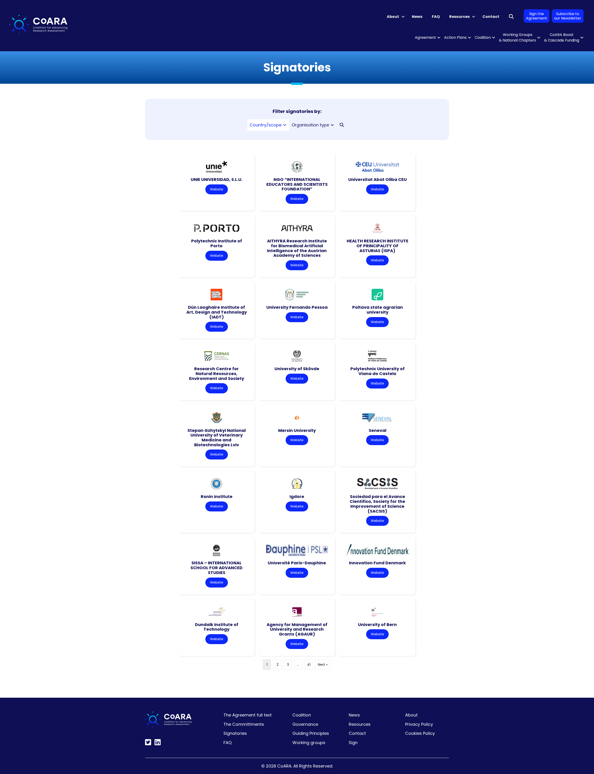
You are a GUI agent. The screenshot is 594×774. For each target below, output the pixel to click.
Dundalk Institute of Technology (216, 627)
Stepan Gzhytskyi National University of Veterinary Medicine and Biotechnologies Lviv (216, 437)
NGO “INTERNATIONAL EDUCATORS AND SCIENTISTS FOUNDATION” (297, 184)
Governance (305, 724)
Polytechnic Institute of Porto (216, 243)
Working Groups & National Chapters (517, 37)
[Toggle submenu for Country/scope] (284, 125)
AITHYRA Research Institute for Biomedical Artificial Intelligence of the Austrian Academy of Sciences (297, 248)
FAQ (436, 16)
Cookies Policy (420, 733)
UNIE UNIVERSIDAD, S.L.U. (216, 179)
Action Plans (455, 37)
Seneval (377, 430)
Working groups (308, 742)
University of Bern (377, 624)
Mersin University (297, 430)
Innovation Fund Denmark (377, 563)
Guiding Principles (310, 733)
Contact (490, 16)
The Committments (243, 724)
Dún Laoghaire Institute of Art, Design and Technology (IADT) (216, 312)
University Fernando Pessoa (297, 307)
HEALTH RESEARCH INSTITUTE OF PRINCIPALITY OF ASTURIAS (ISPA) (377, 245)
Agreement (425, 37)
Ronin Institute (216, 496)
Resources (459, 16)
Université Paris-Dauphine (297, 563)
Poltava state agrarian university (377, 309)
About (393, 16)
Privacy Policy (419, 724)
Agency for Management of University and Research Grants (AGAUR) (297, 629)
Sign (353, 742)
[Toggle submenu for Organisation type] (332, 125)
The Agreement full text (247, 715)
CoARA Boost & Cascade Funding (561, 37)
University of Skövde (296, 369)
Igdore (297, 496)
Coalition (483, 37)
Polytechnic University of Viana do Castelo (377, 371)
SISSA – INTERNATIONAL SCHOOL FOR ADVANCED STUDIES (216, 567)
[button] (403, 17)
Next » (322, 664)
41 (308, 664)
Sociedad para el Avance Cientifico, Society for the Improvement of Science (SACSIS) (377, 504)
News (417, 16)
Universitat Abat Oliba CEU (377, 179)
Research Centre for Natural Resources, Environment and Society (216, 373)
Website (216, 189)
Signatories (235, 733)
